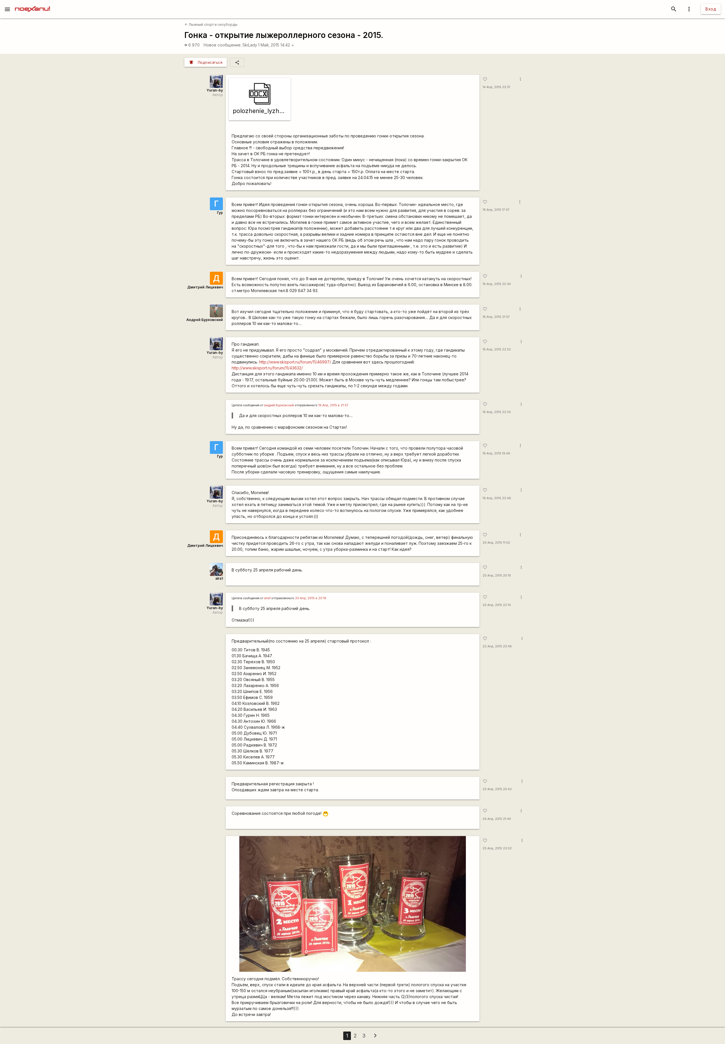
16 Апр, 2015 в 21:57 (333, 405)
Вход (710, 9)
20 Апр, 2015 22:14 (497, 605)
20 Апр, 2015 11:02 (496, 543)
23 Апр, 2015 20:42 (497, 789)
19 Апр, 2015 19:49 (496, 453)
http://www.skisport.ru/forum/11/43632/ (267, 367)
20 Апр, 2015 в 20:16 (310, 598)
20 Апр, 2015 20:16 (497, 575)
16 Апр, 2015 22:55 (497, 412)
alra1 (219, 578)
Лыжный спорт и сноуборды (211, 24)
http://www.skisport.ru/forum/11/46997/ (295, 362)
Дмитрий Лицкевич (205, 287)
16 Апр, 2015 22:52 (497, 349)
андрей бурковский (279, 405)
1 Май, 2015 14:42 (276, 44)
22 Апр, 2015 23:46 (497, 646)
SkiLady (249, 44)
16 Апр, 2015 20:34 (497, 284)
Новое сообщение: (222, 44)
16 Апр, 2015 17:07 (496, 210)
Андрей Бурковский (204, 320)
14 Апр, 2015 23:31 (496, 87)
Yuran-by (214, 90)
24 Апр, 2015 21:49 (497, 819)
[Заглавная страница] (32, 4)
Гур (220, 212)
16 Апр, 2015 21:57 (496, 317)
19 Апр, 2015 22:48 (497, 498)
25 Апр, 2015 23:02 (497, 848)
